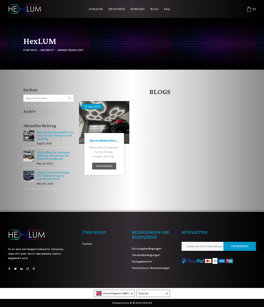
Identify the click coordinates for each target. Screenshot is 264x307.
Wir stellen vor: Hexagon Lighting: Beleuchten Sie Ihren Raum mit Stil (53, 155)
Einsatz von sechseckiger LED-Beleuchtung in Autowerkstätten (53, 175)
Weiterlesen (104, 166)
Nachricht (47, 50)
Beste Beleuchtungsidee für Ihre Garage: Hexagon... (104, 140)
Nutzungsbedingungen (146, 248)
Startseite (30, 50)
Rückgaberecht (142, 261)
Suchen (87, 244)
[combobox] (114, 293)
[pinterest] (34, 269)
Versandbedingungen (146, 255)
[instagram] (27, 269)
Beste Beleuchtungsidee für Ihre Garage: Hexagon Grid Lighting (55, 135)
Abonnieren (239, 246)
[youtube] (21, 269)
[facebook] (9, 269)
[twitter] (15, 269)
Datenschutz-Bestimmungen (151, 268)
